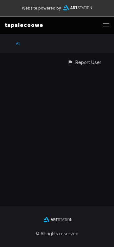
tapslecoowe (24, 25)
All (18, 43)
